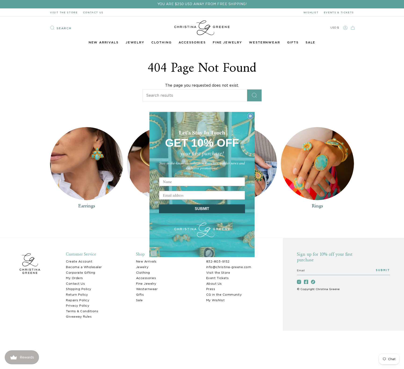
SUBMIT (202, 209)
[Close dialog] (250, 116)
